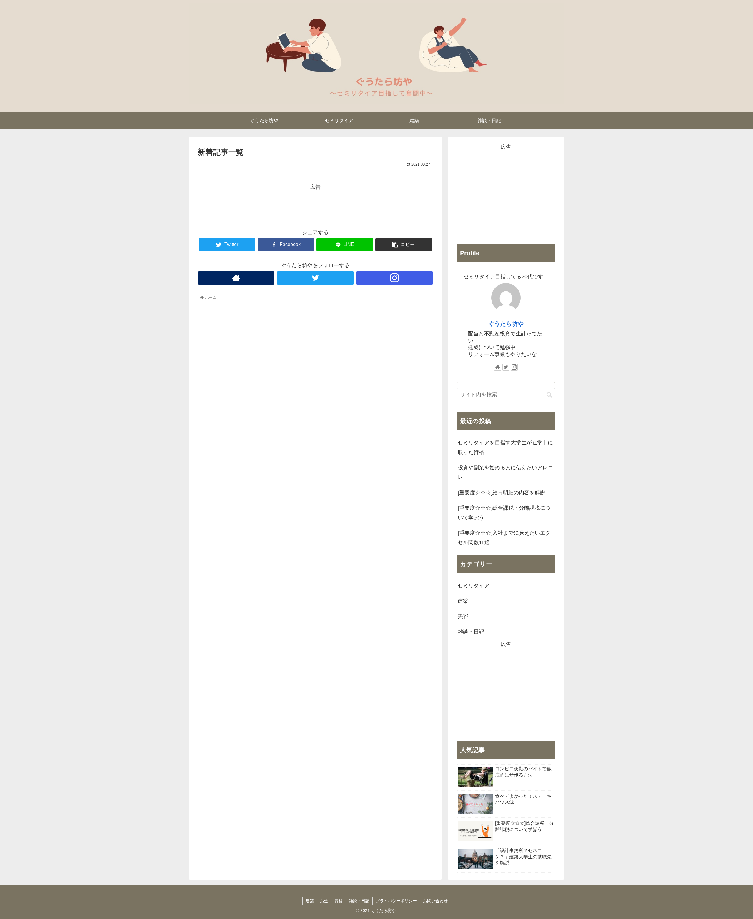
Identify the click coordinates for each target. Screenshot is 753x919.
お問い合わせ (435, 900)
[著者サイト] (236, 278)
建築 (463, 601)
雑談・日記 (471, 632)
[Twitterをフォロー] (315, 278)
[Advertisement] (315, 205)
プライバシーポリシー (396, 900)
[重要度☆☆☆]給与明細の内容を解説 (501, 493)
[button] (549, 394)
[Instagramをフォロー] (394, 278)
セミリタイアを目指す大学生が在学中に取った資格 (505, 447)
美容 (463, 616)
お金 (324, 900)
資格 (338, 900)
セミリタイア (473, 586)
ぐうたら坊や (506, 323)
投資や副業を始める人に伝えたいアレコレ (505, 472)
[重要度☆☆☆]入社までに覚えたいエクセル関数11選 (504, 537)
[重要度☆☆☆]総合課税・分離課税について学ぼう (504, 512)
